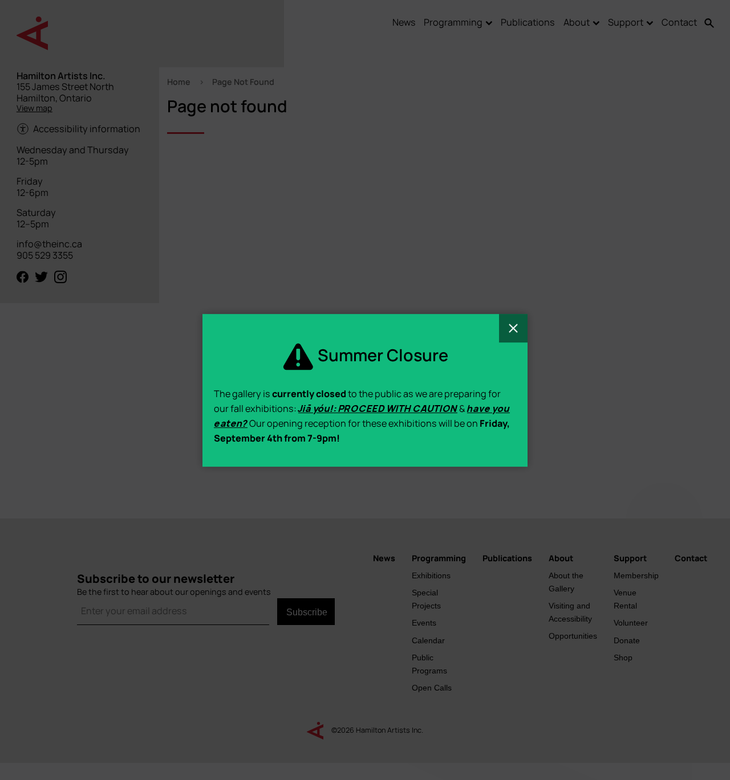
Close (513, 328)
